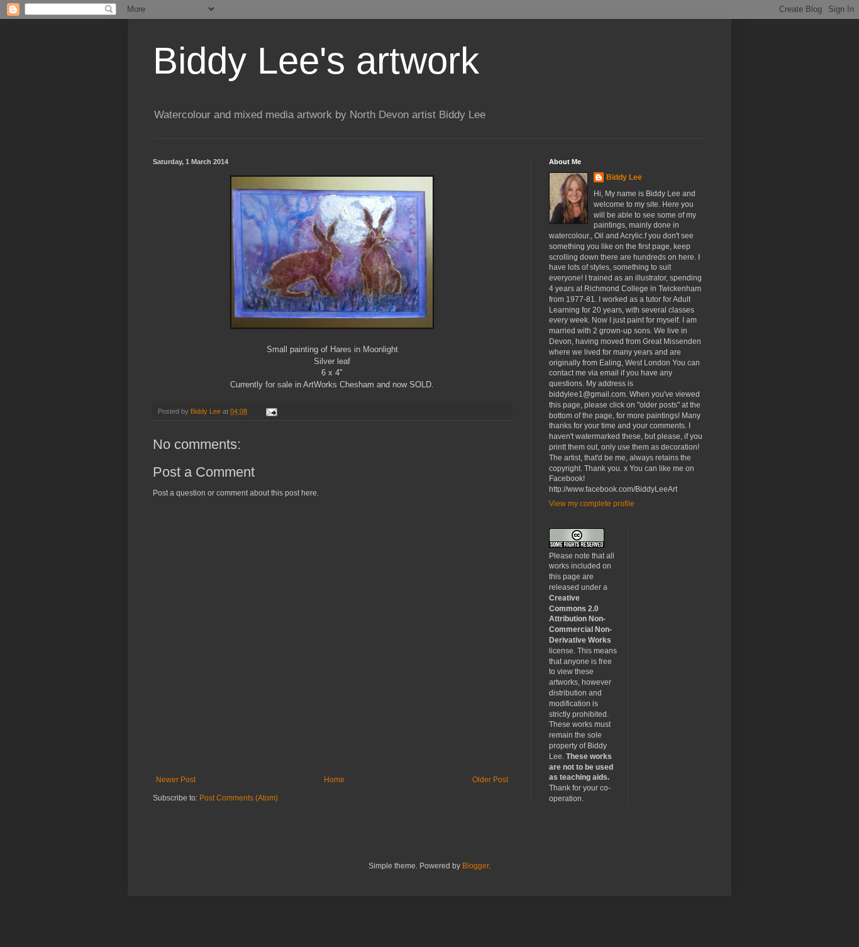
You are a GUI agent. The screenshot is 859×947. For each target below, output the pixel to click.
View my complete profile (592, 503)
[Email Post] (271, 411)
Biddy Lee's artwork (316, 61)
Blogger (475, 865)
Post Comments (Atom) (238, 798)
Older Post (490, 779)
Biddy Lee (624, 177)
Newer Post (176, 779)
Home (334, 779)
